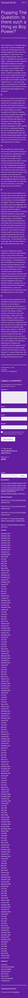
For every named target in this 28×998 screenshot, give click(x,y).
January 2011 (5, 764)
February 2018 (5, 570)
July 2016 (3, 612)
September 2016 (5, 607)
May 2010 (4, 782)
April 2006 (4, 895)
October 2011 (5, 743)
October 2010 (5, 771)
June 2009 (4, 808)
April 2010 (4, 784)
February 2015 (5, 651)
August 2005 (4, 914)
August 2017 (4, 584)
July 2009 (4, 805)
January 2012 (5, 736)
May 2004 (4, 948)
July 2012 (3, 722)
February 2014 (5, 678)
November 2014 (5, 658)
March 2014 (4, 676)
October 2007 (5, 854)
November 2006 (5, 879)
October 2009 (5, 798)
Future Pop (4, 964)
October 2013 (5, 688)
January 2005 (5, 930)
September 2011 (5, 745)
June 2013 (4, 697)
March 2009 (4, 814)
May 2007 (4, 865)
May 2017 (4, 591)
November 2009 (5, 796)
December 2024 (5, 535)
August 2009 (4, 803)
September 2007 (6, 856)
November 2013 (5, 685)
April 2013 (4, 702)
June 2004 (4, 946)
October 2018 (5, 552)
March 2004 (4, 953)
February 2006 (5, 900)
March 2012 (4, 731)
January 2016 (5, 625)
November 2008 (5, 824)
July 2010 (3, 778)
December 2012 (5, 711)
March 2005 (4, 925)
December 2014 (5, 655)
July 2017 (3, 586)
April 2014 (4, 674)
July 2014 (4, 667)
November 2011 (5, 741)
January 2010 (5, 791)
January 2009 (5, 819)
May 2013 (4, 699)
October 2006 (5, 881)
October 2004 (5, 937)
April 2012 (4, 729)
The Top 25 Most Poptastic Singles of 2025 (13, 483)
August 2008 (4, 831)
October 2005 (5, 909)
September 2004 (6, 939)
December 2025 (5, 533)
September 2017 (5, 582)
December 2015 (5, 628)
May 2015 (4, 644)
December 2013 (5, 683)
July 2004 (4, 944)
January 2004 (5, 957)
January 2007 (5, 874)
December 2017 (5, 575)
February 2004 (5, 955)
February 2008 (5, 844)
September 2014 (6, 662)
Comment (4, 389)
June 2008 (4, 835)
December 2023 (5, 538)
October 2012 (5, 715)
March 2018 (4, 568)
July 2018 (3, 559)
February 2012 (5, 734)
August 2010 (4, 775)
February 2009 (5, 817)
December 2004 (5, 932)
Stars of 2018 (5, 976)
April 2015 (4, 646)
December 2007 (5, 849)
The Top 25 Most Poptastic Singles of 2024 (13, 485)
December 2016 (5, 600)
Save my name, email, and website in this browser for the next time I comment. (13, 433)
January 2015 (5, 653)
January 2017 (5, 598)
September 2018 (5, 554)
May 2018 (4, 563)
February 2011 (5, 761)
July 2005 (4, 916)
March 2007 (4, 870)
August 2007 (4, 858)
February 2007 (5, 872)
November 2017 (5, 577)
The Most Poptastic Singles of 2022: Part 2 (13, 493)
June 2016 (4, 614)
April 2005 (4, 923)
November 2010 (5, 768)
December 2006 (5, 877)
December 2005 (5, 904)
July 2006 (4, 888)
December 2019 (5, 547)
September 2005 (6, 911)
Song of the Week (6, 969)
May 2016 (4, 616)
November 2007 (5, 851)
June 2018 (4, 561)
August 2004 (4, 941)
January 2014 (5, 681)
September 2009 (6, 801)
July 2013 (3, 695)
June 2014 (4, 669)
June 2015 (4, 642)
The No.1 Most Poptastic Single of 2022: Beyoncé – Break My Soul (12, 490)
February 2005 (5, 927)
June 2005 (4, 918)
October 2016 (5, 605)
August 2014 (4, 665)
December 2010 (5, 766)
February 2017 (5, 595)
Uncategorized (13, 371)
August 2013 (4, 692)
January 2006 (5, 902)
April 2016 (4, 618)
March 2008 (4, 842)
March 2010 (4, 787)
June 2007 (4, 863)
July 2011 (3, 750)
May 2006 (4, 893)
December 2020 (5, 545)
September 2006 (6, 884)
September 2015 (5, 635)
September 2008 (6, 828)
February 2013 (5, 706)
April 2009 (4, 812)
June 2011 (4, 752)
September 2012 (5, 718)
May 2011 (3, 755)
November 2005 (5, 907)
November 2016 (5, 602)
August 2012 (4, 720)
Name (3, 406)
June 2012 (4, 725)
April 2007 (4, 868)
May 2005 (4, 921)
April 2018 (4, 565)
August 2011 (4, 748)
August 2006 (4, 886)
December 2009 (5, 794)
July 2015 (3, 639)
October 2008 (5, 826)
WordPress (16, 992)
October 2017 (5, 579)
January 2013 (5, 708)
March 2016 (4, 621)
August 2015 (4, 637)
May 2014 (4, 672)
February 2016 (5, 623)
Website (3, 423)
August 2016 (4, 609)
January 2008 (5, 847)
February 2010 (5, 789)
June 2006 (4, 891)
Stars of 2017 (5, 973)
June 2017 (4, 588)
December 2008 (5, 821)
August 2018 (4, 556)
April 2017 (4, 593)
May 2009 (4, 810)
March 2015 (4, 648)
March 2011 (4, 759)
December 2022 (5, 540)
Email (3, 415)
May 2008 (4, 838)
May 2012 (4, 727)
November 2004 (5, 934)
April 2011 (4, 757)
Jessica (4, 369)
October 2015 (5, 632)
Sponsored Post (5, 971)
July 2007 (4, 861)
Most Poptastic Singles (7, 966)
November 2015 (5, 630)
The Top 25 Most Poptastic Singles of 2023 (13, 488)
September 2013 (5, 690)
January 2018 (5, 572)
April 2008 (4, 840)
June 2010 (4, 780)
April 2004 (4, 951)
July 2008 (4, 833)
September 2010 (5, 773)
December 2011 (5, 738)
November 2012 (5, 713)
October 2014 (5, 660)
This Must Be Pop (8, 3)
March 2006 (4, 898)
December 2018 (5, 549)
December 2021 (5, 542)
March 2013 (4, 704)
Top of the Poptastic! (7, 978)
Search (3, 472)
